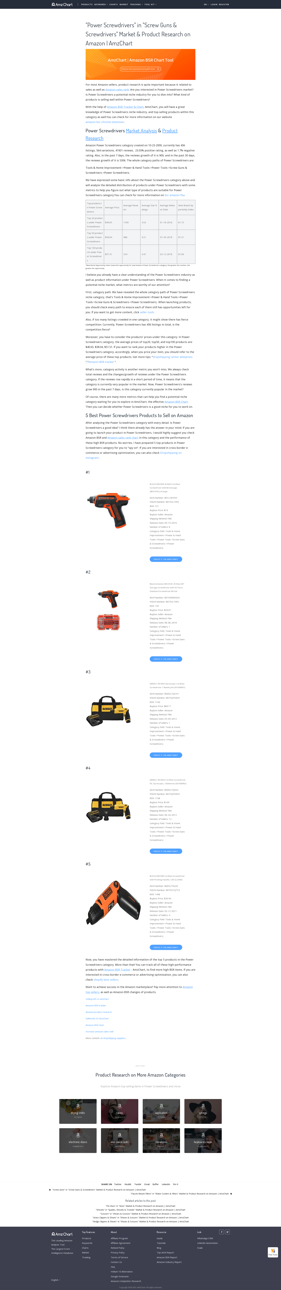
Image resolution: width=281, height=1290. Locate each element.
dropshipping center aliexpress (172, 357)
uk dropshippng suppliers (113, 1038)
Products (87, 4)
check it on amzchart (166, 559)
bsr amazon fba (175, 195)
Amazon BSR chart (95, 1025)
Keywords (87, 1242)
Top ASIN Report (165, 1252)
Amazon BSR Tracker (117, 969)
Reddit (128, 1184)
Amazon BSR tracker (101, 362)
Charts (113, 4)
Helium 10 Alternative (122, 1271)
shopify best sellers (106, 979)
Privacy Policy (118, 1252)
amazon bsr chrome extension (105, 122)
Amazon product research (99, 1012)
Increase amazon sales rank (100, 1031)
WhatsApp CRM (205, 1238)
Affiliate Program (119, 1238)
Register (224, 4)
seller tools (147, 312)
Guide (160, 1238)
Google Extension (120, 1276)
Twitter (118, 1184)
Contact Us (116, 1262)
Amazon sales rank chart (122, 437)
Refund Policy (117, 1247)
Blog (159, 1247)
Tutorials (161, 1242)
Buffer (156, 1184)
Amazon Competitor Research (126, 1281)
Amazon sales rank (117, 89)
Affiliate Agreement (120, 1242)
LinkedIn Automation (207, 1242)
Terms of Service (119, 1257)
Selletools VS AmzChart (97, 1018)
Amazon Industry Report (169, 1262)
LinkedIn (166, 1184)
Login (214, 4)
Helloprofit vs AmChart (97, 998)
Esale (200, 1247)
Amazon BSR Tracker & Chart (125, 107)
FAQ (113, 1266)
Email (147, 1184)
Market (124, 4)
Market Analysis (141, 130)
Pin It (175, 1184)
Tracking (86, 1257)
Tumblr (137, 1184)
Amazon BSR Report (167, 1257)
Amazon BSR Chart (176, 401)
